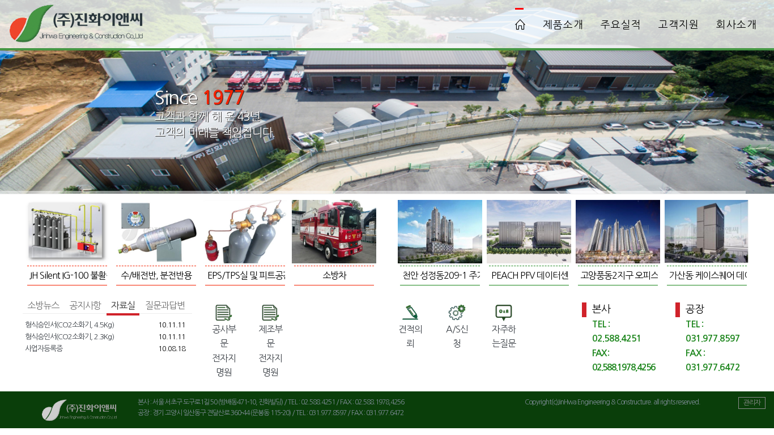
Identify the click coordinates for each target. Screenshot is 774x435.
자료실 (123, 305)
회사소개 (736, 25)
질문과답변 (165, 305)
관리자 (751, 402)
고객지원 (678, 25)
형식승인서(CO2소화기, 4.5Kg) (69, 325)
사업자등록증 (43, 348)
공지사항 (85, 305)
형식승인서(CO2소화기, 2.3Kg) (69, 336)
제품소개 (563, 25)
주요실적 (621, 25)
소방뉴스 (43, 305)
